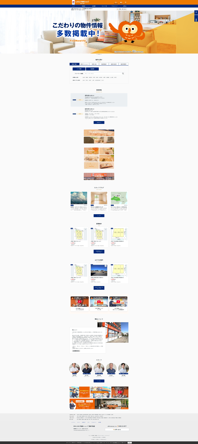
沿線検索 (92, 68)
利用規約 (96, 435)
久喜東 (80, 416)
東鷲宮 (80, 419)
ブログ (88, 422)
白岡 (94, 419)
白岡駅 (104, 77)
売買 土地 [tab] (94, 64)
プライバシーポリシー (101, 435)
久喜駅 (84, 77)
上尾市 (93, 80)
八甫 (77, 416)
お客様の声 (83, 422)
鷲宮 (87, 419)
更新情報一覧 (99, 122)
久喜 (77, 419)
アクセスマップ (93, 422)
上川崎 (96, 416)
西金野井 (83, 416)
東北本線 (78, 417)
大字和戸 (89, 416)
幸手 (91, 419)
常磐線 (116, 417)
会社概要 (99, 422)
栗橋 (85, 419)
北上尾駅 (111, 77)
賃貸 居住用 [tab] (113, 64)
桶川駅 (97, 77)
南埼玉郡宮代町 (97, 80)
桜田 (92, 416)
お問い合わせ (118, 429)
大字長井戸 (101, 416)
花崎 (96, 419)
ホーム (90, 435)
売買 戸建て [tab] (74, 64)
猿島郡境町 (96, 414)
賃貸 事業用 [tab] (123, 64)
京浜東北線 (113, 417)
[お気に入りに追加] (85, 229)
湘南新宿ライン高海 (107, 417)
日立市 (103, 414)
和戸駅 (115, 77)
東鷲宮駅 (90, 77)
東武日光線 (99, 417)
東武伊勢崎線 (90, 417)
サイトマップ (107, 435)
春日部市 (81, 414)
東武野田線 (94, 417)
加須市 (90, 414)
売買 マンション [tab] (84, 64)
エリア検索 (79, 68)
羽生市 (87, 80)
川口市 (102, 80)
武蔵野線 (119, 417)
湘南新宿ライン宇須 (83, 417)
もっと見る (99, 215)
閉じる (130, 442)
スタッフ (78, 422)
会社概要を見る (76, 350)
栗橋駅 (87, 77)
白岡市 (90, 80)
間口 (98, 416)
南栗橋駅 (107, 77)
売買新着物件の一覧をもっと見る (99, 251)
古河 (98, 419)
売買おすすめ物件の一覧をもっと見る (99, 288)
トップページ (73, 422)
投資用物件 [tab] (103, 64)
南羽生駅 (100, 77)
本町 (86, 416)
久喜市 (84, 80)
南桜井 (83, 419)
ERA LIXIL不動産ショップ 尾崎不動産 (84, 426)
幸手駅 (94, 77)
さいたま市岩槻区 (107, 414)
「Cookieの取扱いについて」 (116, 442)
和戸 (89, 419)
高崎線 (102, 417)
